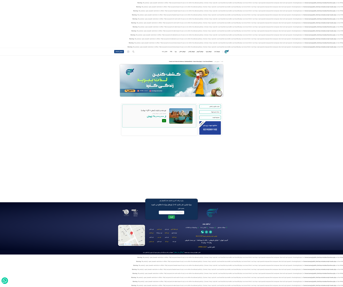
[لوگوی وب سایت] (226, 52)
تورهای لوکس (155, 113)
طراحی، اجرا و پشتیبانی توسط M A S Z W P (206, 236)
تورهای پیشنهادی (119, 51)
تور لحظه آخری (174, 229)
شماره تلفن (181, 209)
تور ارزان (167, 229)
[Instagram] (210, 232)
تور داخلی (151, 229)
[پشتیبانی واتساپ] (5, 280)
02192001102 (202, 247)
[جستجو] (133, 51)
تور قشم (151, 233)
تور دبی (159, 237)
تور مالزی (159, 241)
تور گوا (166, 241)
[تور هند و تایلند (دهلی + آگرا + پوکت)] (180, 116)
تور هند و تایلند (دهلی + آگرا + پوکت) (153, 110)
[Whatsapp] (206, 232)
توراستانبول (174, 233)
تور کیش (151, 237)
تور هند (174, 241)
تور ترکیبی (151, 241)
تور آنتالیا (174, 237)
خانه (222, 61)
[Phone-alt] (202, 232)
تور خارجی (159, 229)
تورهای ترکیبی (162, 113)
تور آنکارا (167, 233)
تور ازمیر (167, 237)
